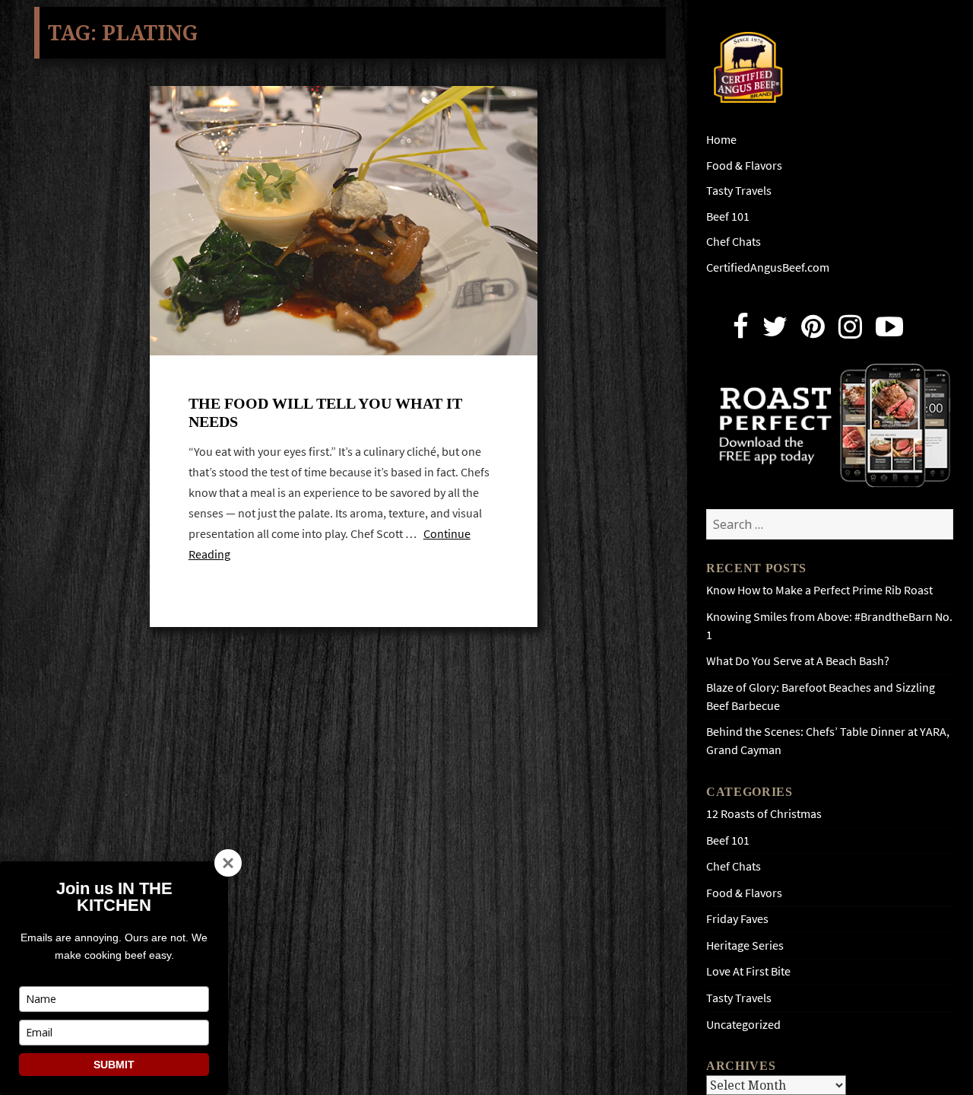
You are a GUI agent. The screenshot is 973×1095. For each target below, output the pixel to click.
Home (721, 140)
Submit (114, 1064)
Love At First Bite (748, 971)
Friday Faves (737, 919)
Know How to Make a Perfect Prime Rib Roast (819, 590)
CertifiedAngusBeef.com (767, 267)
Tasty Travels (739, 191)
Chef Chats (733, 242)
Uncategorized (743, 1025)
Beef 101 (728, 216)
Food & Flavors (744, 165)
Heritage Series (745, 945)
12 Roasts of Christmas (764, 814)
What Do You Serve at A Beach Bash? (797, 661)
